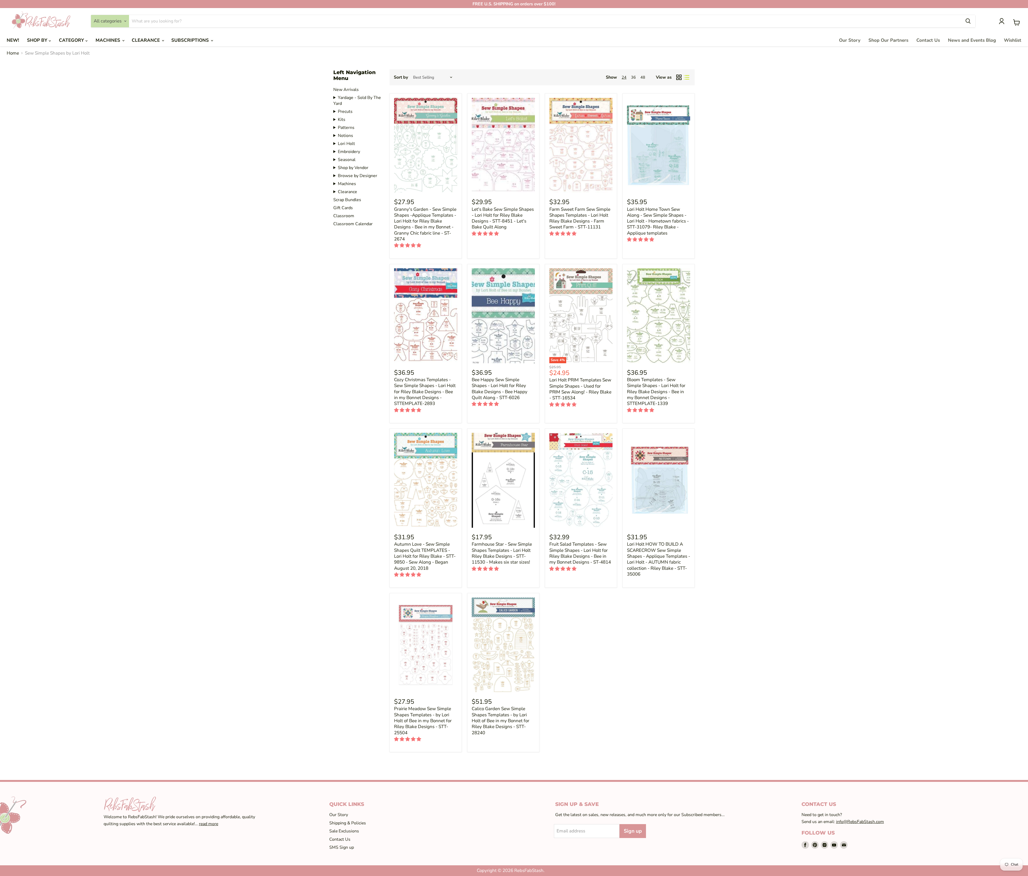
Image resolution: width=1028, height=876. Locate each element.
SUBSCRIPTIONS (190, 40)
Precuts (345, 111)
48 (642, 77)
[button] (408, 245)
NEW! (13, 40)
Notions (345, 136)
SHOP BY (38, 40)
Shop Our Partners (888, 40)
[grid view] (679, 77)
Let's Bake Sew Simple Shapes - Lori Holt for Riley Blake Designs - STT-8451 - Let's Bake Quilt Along (503, 218)
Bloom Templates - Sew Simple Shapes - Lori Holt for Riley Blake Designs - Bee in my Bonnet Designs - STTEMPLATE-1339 (656, 392)
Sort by (401, 77)
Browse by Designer (357, 176)
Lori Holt (346, 144)
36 (633, 77)
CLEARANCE (146, 40)
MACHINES (109, 40)
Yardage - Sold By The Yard (357, 100)
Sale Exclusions (344, 831)
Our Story (849, 40)
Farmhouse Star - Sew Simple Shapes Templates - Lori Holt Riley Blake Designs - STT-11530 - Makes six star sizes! (502, 553)
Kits (341, 120)
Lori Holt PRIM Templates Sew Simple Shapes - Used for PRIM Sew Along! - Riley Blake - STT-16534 (580, 389)
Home (13, 53)
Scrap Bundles (347, 200)
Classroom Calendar (353, 224)
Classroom (343, 216)
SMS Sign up (341, 847)
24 (624, 77)
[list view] (687, 77)
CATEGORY (72, 40)
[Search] (968, 21)
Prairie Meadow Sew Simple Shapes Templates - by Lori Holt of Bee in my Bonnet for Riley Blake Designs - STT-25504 (423, 721)
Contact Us (928, 40)
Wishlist (1012, 40)
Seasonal (347, 160)
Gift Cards (343, 208)
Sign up (633, 831)
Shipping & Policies (347, 823)
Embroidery (349, 152)
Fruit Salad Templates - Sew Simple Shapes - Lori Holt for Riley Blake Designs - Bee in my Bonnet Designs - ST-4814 (580, 553)
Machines (347, 184)
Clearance (347, 192)
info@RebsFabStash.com (860, 822)
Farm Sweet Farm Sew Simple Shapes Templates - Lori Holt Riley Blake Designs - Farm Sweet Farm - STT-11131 (579, 218)
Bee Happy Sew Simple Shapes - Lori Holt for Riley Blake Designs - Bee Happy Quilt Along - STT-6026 (499, 389)
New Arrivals (346, 90)
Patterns (346, 128)
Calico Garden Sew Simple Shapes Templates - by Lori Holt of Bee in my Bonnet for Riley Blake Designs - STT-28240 (500, 721)
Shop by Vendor (353, 168)
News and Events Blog (972, 40)
